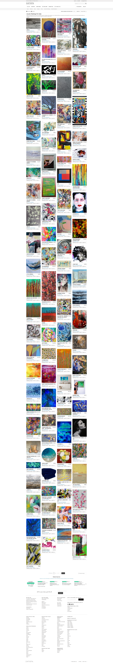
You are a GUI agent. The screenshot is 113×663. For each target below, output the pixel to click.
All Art (28, 6)
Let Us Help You (57, 6)
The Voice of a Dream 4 (47, 242)
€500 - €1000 (69, 622)
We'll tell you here (40, 0)
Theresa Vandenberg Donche (80, 285)
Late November (61, 71)
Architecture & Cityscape (61, 621)
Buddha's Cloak (76, 556)
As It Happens (30, 566)
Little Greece (30, 274)
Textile (27, 653)
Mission (43, 633)
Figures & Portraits (60, 632)
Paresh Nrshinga (77, 351)
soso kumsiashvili (77, 160)
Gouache (27, 636)
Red (68, 639)
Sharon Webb (30, 458)
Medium (43, 650)
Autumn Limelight (46, 512)
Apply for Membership (29, 609)
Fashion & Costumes (60, 631)
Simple (59, 150)
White (68, 630)
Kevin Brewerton (31, 340)
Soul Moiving (30, 339)
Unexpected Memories (32, 298)
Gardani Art (30, 69)
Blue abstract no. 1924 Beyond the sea (31, 538)
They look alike (61, 210)
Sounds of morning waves (31, 162)
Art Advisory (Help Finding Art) (31, 598)
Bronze (27, 628)
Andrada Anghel (46, 61)
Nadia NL (60, 294)
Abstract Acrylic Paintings (44, 578)
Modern (43, 634)
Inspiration (51, 6)
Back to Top (84, 661)
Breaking (59, 391)
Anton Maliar (30, 142)
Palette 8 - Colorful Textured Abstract (47, 498)
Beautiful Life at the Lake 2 (62, 344)
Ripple (28, 29)
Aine (74, 529)
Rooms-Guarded (77, 284)
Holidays (58, 635)
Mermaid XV (29, 398)
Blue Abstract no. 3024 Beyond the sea (47, 409)
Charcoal (27, 630)
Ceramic (27, 629)
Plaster (27, 648)
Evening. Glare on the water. (62, 483)
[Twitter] (71, 604)
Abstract (43, 617)
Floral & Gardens (59, 633)
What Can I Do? (30, 116)
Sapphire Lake (45, 480)
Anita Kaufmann (46, 410)
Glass (27, 635)
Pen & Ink (27, 646)
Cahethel (75, 458)
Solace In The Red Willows (46, 39)
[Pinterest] (72, 604)
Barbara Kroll (30, 255)
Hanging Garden (61, 268)
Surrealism (43, 646)
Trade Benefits (44, 599)
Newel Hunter (61, 404)
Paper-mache (28, 644)
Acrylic (27, 627)
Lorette (29, 489)
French (43, 628)
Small (42, 649)
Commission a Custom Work (30, 599)
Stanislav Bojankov (62, 502)
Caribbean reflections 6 (30, 319)
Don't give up (60, 523)
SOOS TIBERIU (46, 243)
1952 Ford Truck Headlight (61, 255)
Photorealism (44, 636)
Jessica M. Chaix (31, 275)
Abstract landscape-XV (62, 500)
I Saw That (75, 264)
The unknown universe (76, 91)
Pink (68, 641)
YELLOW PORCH (76, 484)
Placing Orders (59, 598)
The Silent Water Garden (61, 51)
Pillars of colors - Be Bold (47, 60)
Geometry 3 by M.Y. (46, 302)
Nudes (58, 639)
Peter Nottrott (30, 413)
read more (28, 17)
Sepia (42, 645)
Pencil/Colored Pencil (29, 647)
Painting (27, 617)
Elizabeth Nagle (62, 235)
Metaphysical (44, 632)
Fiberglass (27, 633)
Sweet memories (46, 198)
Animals (58, 619)
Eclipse (74, 350)
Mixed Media (38, 6)
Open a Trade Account (45, 598)
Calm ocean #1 (76, 305)
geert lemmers (77, 92)
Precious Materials (29, 650)
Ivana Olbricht (61, 72)
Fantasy (58, 630)
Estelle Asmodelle (31, 470)
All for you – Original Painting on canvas (62, 317)
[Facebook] (69, 604)
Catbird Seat (45, 360)
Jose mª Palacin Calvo (47, 76)
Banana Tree (76, 395)
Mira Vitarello (76, 331)
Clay (27, 631)
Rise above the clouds (60, 125)
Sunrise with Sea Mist (62, 540)
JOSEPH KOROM (77, 485)
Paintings (33, 6)
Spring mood (30, 513)
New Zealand (69, 611)
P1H (58, 183)
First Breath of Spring (78, 509)
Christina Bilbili (77, 396)
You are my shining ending (31, 201)
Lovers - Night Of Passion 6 (77, 413)
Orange (68, 640)
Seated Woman (30, 254)
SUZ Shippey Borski (78, 265)
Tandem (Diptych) (61, 403)
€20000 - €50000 (70, 627)
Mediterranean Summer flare (76, 240)
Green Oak (44, 90)
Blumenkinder (45, 266)
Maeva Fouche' (77, 127)
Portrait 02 (76, 213)
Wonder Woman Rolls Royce (30, 68)
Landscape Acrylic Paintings (55, 578)
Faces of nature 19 (61, 369)
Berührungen (30, 435)
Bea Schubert (46, 149)
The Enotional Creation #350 (76, 187)
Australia (68, 609)
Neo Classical (44, 635)
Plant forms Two (61, 163)
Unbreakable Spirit (46, 221)
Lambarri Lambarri (46, 172)
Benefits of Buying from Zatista (31, 600)
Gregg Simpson (31, 48)
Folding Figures (30, 47)
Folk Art (43, 627)
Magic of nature (77, 375)
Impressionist (44, 630)
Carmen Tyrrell (77, 415)
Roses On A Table (31, 141)
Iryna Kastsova (31, 164)
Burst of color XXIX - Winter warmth (78, 143)
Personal (75, 49)
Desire (43, 322)
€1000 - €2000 (69, 623)
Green (68, 638)
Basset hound (76, 159)
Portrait (58, 651)
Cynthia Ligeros (62, 269)
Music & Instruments (60, 638)
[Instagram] (68, 604)
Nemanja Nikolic (62, 100)
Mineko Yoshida (46, 551)
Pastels (27, 645)
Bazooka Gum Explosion (60, 34)
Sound (27, 651)
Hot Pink (68, 646)
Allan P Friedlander (62, 465)
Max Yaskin (45, 303)
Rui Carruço (76, 376)
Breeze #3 (29, 178)
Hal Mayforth (61, 164)
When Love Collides (77, 126)
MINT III (28, 226)
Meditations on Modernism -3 (30, 358)
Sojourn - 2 (60, 444)
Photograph (28, 618)
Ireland (68, 610)
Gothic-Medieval (44, 629)
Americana (43, 618)
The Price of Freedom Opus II (47, 531)
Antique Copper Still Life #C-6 (32, 457)
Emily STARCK (31, 117)
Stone (27, 652)
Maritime (58, 637)
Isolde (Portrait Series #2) (78, 438)
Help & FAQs (59, 599)
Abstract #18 (30, 95)
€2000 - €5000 (69, 624)
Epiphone (75, 330)
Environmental (28, 632)
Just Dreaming (45, 132)
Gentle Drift (45, 463)
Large (42, 651)
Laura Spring (30, 379)
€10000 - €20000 (70, 626)
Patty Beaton (76, 50)
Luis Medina (61, 185)
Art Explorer (44, 6)
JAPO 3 (43, 75)
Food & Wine (59, 634)
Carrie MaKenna (46, 117)
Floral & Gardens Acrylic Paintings (67, 578)
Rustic (43, 644)
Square (58, 652)
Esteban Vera (45, 222)
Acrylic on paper (31, 378)
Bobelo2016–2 (45, 171)
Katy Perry (44, 343)
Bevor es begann (77, 66)
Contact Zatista (59, 600)
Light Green (69, 644)
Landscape (58, 636)
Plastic (27, 649)
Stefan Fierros (61, 445)
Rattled (59, 234)
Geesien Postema (31, 179)
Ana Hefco (61, 392)
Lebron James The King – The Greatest (46, 428)
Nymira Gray (76, 440)
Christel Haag (76, 67)
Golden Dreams (61, 416)
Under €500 (69, 621)
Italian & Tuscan (44, 631)
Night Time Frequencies (47, 384)
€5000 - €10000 (70, 625)
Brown (68, 642)
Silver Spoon (60, 99)
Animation (58, 620)
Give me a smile (45, 148)
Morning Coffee (61, 293)
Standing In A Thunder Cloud (47, 116)
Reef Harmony (30, 469)
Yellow (68, 643)
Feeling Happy (60, 464)
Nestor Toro (76, 241)
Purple (68, 645)
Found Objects (28, 634)
